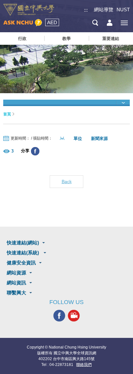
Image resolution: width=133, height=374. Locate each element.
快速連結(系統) (23, 252)
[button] (66, 103)
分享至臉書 (35, 151)
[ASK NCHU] (22, 22)
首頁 (7, 114)
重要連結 (110, 38)
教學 (66, 38)
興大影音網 (74, 316)
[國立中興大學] (28, 10)
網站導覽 (103, 9)
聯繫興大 (16, 292)
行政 (22, 38)
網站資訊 (16, 282)
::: (86, 10)
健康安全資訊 (21, 262)
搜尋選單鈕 (95, 22)
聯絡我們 (84, 364)
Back (67, 181)
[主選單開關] (124, 22)
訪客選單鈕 (109, 22)
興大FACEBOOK (59, 316)
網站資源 (16, 272)
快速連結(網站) (23, 242)
